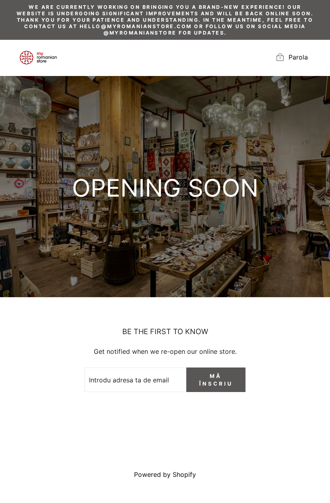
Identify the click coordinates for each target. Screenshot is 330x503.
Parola (298, 57)
